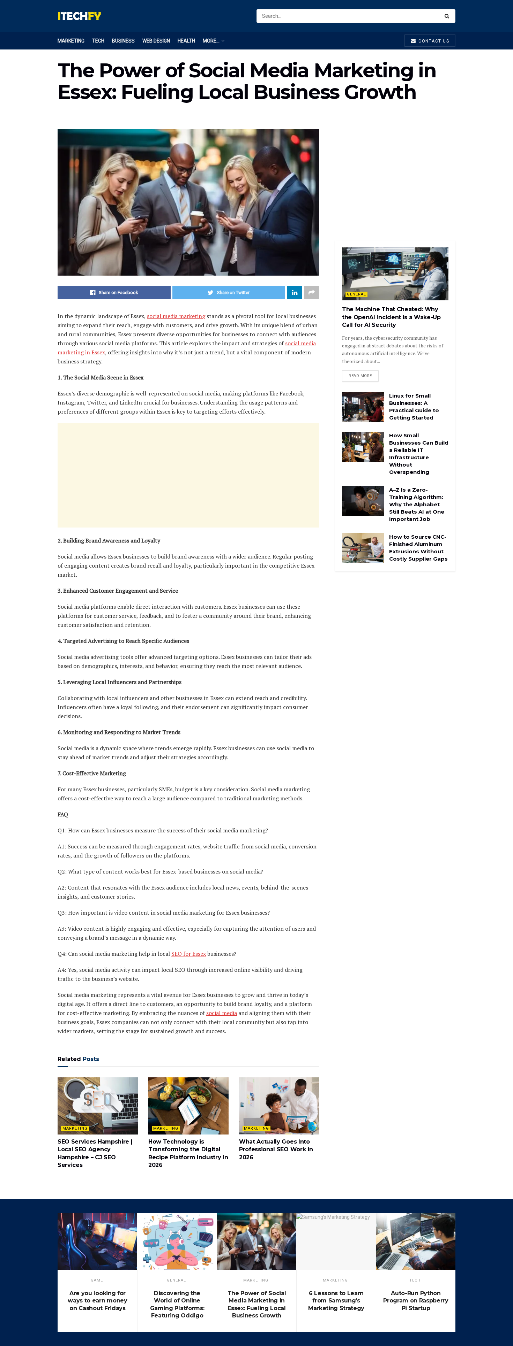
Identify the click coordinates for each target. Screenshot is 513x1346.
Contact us (433, 41)
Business (123, 41)
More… (211, 41)
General (356, 294)
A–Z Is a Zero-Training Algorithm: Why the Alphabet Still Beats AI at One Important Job (416, 504)
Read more (360, 376)
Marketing (71, 41)
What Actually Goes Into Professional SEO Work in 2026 (276, 1149)
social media (221, 1013)
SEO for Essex (188, 953)
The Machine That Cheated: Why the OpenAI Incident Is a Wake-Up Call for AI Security (391, 317)
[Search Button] (448, 16)
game (97, 1280)
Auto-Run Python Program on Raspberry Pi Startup (415, 1301)
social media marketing (176, 316)
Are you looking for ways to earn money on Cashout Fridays (97, 1301)
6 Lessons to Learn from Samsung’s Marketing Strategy (336, 1301)
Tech (98, 41)
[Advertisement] (188, 475)
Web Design (156, 41)
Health (186, 41)
